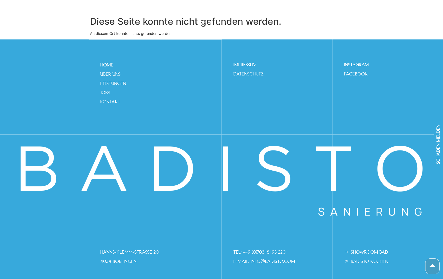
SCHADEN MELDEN (438, 144)
